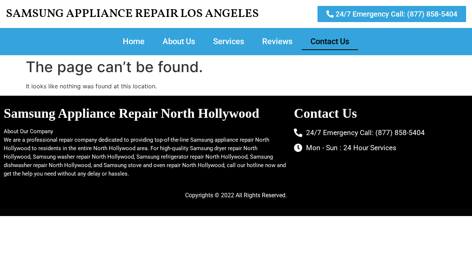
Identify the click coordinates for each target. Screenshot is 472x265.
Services (228, 41)
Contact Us (329, 41)
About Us (179, 41)
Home (134, 41)
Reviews (277, 41)
